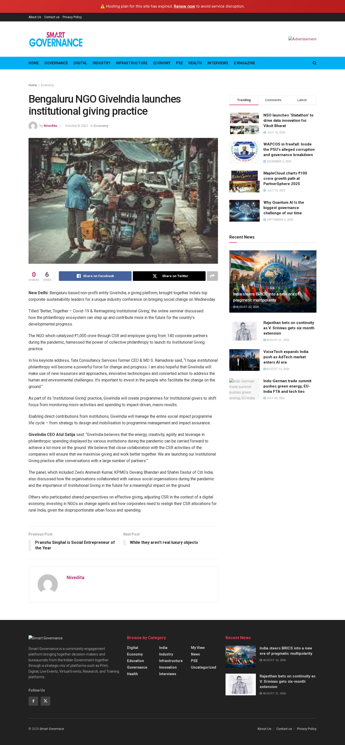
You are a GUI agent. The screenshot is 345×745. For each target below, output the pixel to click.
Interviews (217, 63)
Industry (101, 63)
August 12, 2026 (277, 369)
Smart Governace (52, 729)
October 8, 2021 (76, 126)
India (163, 648)
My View (198, 648)
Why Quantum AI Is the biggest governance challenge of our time (283, 207)
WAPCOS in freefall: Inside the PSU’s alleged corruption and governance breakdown (289, 149)
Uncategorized (203, 667)
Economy (161, 63)
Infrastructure (131, 63)
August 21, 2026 (277, 340)
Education (135, 661)
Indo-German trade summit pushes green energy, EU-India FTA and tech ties (287, 386)
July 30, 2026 (275, 398)
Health (195, 63)
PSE (179, 63)
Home (34, 63)
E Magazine (244, 63)
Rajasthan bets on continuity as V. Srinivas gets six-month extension (288, 328)
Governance (56, 63)
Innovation (168, 667)
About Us (35, 17)
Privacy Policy (72, 17)
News (195, 654)
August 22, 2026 (247, 307)
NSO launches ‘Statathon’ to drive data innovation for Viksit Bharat (288, 120)
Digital (80, 63)
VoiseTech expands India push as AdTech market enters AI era (285, 357)
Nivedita (50, 126)
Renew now (184, 6)
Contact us (52, 17)
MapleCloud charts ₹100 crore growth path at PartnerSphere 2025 (285, 178)
